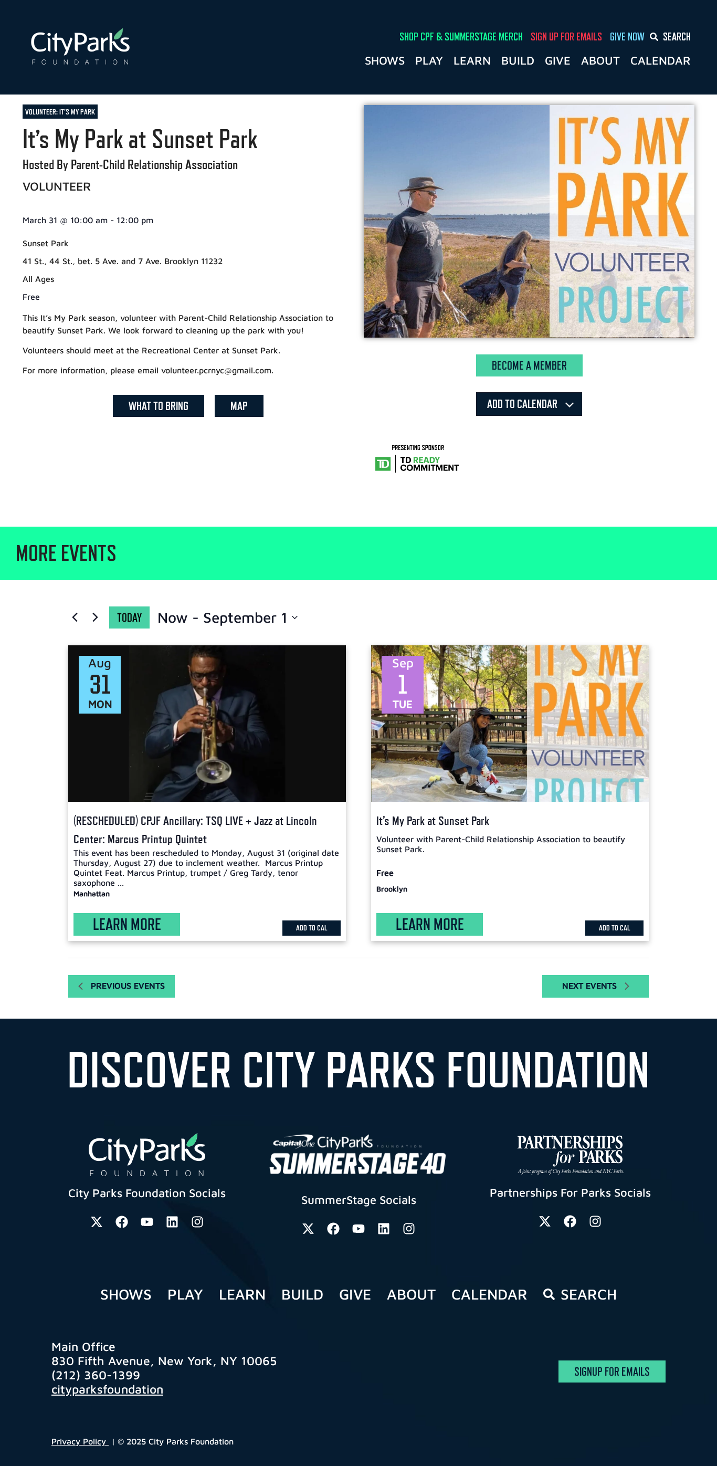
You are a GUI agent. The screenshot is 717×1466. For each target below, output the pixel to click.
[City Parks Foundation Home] (125, 47)
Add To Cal (312, 927)
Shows (385, 60)
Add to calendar (523, 404)
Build (517, 60)
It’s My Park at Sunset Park (432, 820)
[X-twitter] (96, 1221)
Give (558, 60)
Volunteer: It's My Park (60, 111)
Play (429, 60)
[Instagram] (197, 1221)
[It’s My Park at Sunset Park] (510, 723)
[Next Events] (95, 617)
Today (129, 617)
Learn (472, 60)
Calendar (660, 60)
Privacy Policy (80, 1441)
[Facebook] (121, 1221)
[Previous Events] (74, 617)
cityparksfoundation (107, 1389)
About (600, 60)
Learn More (127, 924)
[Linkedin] (172, 1221)
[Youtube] (147, 1221)
